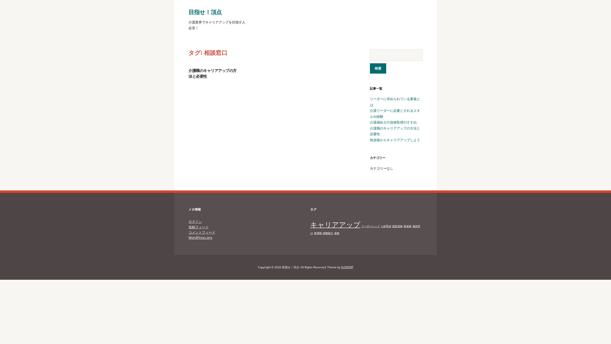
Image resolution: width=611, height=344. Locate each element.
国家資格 (397, 226)
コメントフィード (202, 232)
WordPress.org (200, 237)
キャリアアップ (335, 224)
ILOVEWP (347, 267)
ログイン (195, 221)
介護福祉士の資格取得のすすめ (393, 122)
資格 (336, 233)
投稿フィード (199, 227)
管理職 (318, 233)
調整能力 (328, 233)
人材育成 (386, 226)
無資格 (407, 226)
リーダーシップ (370, 226)
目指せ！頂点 (205, 12)
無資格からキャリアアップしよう (395, 140)
